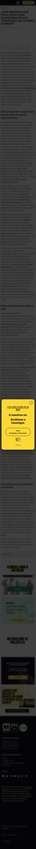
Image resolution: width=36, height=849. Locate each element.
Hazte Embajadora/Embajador (18, 432)
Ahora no (18, 445)
